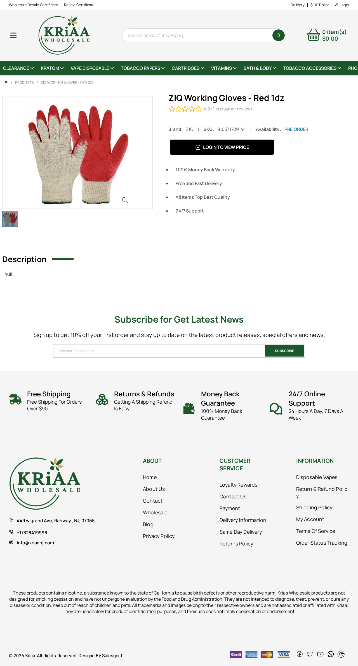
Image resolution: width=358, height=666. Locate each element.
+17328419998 (32, 532)
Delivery (298, 4)
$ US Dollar (319, 4)
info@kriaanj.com (35, 543)
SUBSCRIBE (284, 350)
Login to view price (226, 147)
